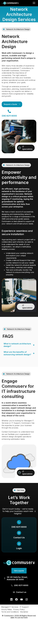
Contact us (21, 592)
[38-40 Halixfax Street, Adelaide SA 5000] (5, 578)
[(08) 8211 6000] (19, 522)
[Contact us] (14, 592)
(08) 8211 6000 (19, 527)
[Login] (19, 544)
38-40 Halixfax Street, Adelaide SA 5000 (17, 578)
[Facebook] (16, 599)
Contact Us (19, 537)
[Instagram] (26, 599)
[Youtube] (21, 599)
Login (19, 548)
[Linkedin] (11, 599)
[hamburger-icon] (34, 3)
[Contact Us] (19, 533)
